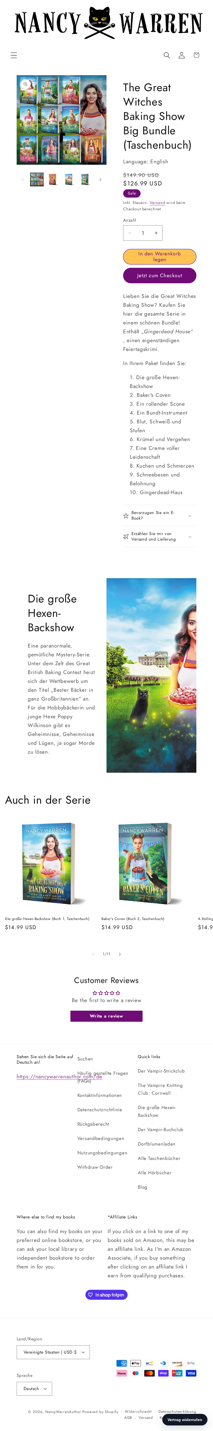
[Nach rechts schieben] (100, 179)
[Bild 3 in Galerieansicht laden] (69, 179)
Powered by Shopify (100, 1411)
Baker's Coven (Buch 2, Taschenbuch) (133, 919)
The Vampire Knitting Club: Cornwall (160, 1089)
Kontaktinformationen (99, 1095)
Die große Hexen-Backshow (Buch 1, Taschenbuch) (47, 919)
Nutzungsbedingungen (102, 1152)
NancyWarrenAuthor (63, 1411)
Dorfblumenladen (157, 1144)
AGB (128, 1417)
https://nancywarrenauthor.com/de (59, 1076)
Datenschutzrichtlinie (99, 1109)
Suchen (85, 1058)
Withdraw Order (95, 1167)
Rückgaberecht (93, 1124)
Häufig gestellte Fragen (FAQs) (103, 1077)
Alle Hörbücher (154, 1172)
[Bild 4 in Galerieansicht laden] (85, 179)
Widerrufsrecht (138, 1411)
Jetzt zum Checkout (159, 275)
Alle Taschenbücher (159, 1158)
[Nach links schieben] (23, 179)
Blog (143, 1187)
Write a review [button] (106, 1016)
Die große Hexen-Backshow (157, 1111)
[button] (14, 55)
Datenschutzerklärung (177, 1411)
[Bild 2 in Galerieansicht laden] (53, 179)
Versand (157, 202)
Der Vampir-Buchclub (161, 1129)
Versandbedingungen (101, 1138)
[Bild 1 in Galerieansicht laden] (37, 179)
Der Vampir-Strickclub (161, 1071)
